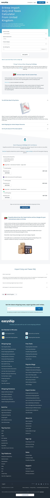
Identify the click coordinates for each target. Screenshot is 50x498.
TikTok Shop (4, 473)
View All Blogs (29, 384)
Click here (7, 82)
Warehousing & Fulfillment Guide (33, 407)
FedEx (2, 435)
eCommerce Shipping (6, 410)
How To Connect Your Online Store (33, 400)
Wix (2, 471)
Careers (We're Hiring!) (30, 430)
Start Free (41, 2)
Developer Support (30, 471)
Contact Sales (29, 455)
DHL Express (4, 438)
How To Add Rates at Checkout (32, 402)
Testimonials (28, 426)
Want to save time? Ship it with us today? (11, 59)
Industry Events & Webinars (32, 410)
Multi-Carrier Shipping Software (8, 349)
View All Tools (28, 359)
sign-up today (29, 151)
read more (42, 491)
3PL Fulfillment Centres (6, 396)
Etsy (2, 468)
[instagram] (36, 484)
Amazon (3, 463)
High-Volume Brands (6, 412)
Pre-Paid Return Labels (6, 376)
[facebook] (45, 484)
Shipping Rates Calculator (31, 346)
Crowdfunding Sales (30, 460)
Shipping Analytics (5, 378)
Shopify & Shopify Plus (6, 456)
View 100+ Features (5, 383)
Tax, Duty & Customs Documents (8, 368)
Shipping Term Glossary (31, 356)
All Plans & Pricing (30, 444)
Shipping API (4, 380)
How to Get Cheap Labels (31, 374)
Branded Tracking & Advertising (8, 373)
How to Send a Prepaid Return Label (34, 372)
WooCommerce (4, 459)
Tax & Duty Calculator (30, 349)
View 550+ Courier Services (7, 448)
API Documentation (30, 473)
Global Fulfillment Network (7, 391)
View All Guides (29, 412)
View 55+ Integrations (6, 476)
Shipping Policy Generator (31, 354)
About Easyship (29, 421)
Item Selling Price (6, 47)
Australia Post (4, 443)
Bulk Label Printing (5, 363)
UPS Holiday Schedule (30, 379)
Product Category (6, 41)
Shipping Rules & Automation (8, 354)
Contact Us (28, 433)
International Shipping (6, 366)
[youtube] (41, 484)
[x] (48, 484)
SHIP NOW (7, 172)
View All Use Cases (5, 422)
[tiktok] (43, 484)
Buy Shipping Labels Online (7, 361)
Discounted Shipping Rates (7, 359)
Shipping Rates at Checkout (7, 356)
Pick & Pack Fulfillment (6, 394)
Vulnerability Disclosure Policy (43, 487)
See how (4, 151)
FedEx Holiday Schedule (31, 382)
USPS (2, 430)
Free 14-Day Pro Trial (30, 441)
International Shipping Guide (32, 395)
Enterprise (30, 2)
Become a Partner (29, 446)
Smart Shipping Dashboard (7, 351)
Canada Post (4, 440)
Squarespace (4, 461)
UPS (2, 433)
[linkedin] (38, 484)
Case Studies (28, 423)
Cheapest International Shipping (33, 369)
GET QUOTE (25, 54)
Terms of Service (25, 487)
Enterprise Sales (29, 457)
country (20, 67)
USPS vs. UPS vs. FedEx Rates (32, 377)
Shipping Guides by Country (32, 393)
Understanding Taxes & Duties (32, 398)
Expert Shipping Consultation (8, 401)
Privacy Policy (32, 487)
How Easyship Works (6, 346)
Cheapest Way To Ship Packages (33, 367)
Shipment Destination (7, 36)
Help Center (28, 468)
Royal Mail (3, 445)
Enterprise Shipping (6, 415)
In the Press (28, 428)
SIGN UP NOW (25, 207)
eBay (2, 466)
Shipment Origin (6, 31)
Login (35, 2)
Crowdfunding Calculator (31, 351)
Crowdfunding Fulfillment (7, 399)
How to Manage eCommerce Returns (34, 405)
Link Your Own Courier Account (8, 371)
